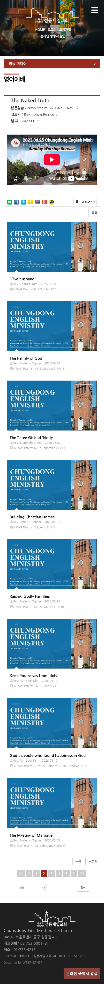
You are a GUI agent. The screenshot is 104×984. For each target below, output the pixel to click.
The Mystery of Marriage (31, 835)
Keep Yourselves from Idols (33, 675)
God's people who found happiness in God (48, 755)
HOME (40, 29)
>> (82, 873)
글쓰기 (93, 861)
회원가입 (65, 29)
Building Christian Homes (32, 517)
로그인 (52, 29)
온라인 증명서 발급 (53, 36)
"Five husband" (23, 279)
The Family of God (26, 358)
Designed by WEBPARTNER (23, 962)
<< (21, 873)
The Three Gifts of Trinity (31, 437)
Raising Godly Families (30, 596)
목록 (94, 213)
